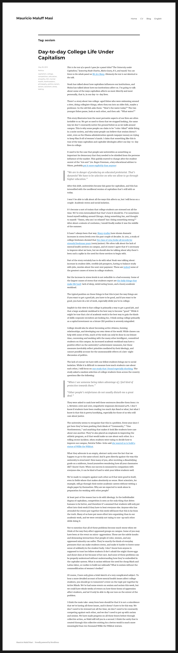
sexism (41, 87)
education (53, 76)
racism (56, 84)
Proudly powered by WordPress (47, 642)
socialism (48, 87)
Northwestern (49, 81)
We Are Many (98, 74)
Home (134, 19)
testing (41, 89)
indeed (127, 267)
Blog (149, 19)
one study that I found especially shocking (112, 368)
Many (100, 233)
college (50, 74)
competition (43, 76)
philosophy (42, 84)
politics (50, 84)
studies (106, 233)
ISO (47, 79)
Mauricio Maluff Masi (34, 18)
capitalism (42, 74)
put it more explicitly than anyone (99, 165)
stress (54, 87)
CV (141, 19)
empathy (41, 79)
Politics (41, 70)
